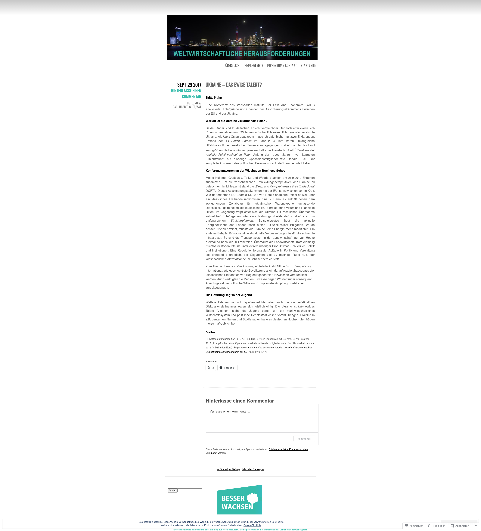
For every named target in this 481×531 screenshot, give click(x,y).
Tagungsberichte (184, 107)
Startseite (308, 65)
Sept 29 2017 (189, 84)
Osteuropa (194, 103)
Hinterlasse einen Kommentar (186, 93)
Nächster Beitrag (253, 469)
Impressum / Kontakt (282, 65)
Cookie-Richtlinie (252, 525)
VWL (198, 107)
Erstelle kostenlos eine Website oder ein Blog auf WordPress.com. (206, 529)
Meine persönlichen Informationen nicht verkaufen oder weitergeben (274, 529)
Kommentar (304, 438)
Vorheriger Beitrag (228, 469)
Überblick (232, 65)
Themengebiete (253, 65)
